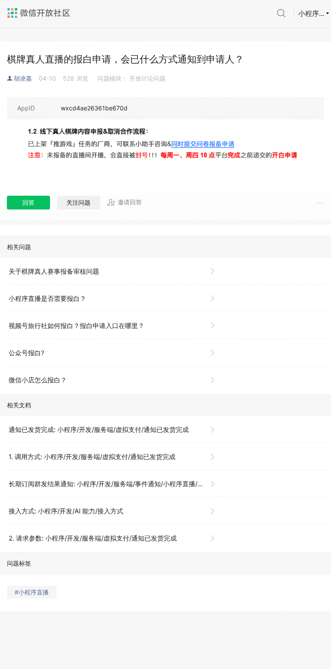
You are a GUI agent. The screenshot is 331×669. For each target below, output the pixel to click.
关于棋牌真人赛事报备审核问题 (54, 271)
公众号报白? (26, 353)
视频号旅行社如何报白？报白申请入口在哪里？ (76, 326)
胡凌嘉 (23, 78)
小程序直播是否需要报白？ (47, 298)
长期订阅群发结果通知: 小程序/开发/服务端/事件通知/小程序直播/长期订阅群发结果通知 (115, 484)
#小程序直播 (32, 592)
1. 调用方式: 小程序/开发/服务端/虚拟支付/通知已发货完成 (92, 457)
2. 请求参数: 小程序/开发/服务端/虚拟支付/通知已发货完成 (93, 538)
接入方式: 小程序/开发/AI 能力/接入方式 (66, 511)
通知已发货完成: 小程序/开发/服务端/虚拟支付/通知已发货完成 (99, 429)
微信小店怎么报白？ (38, 380)
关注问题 (78, 202)
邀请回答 (130, 202)
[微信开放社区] (39, 13)
